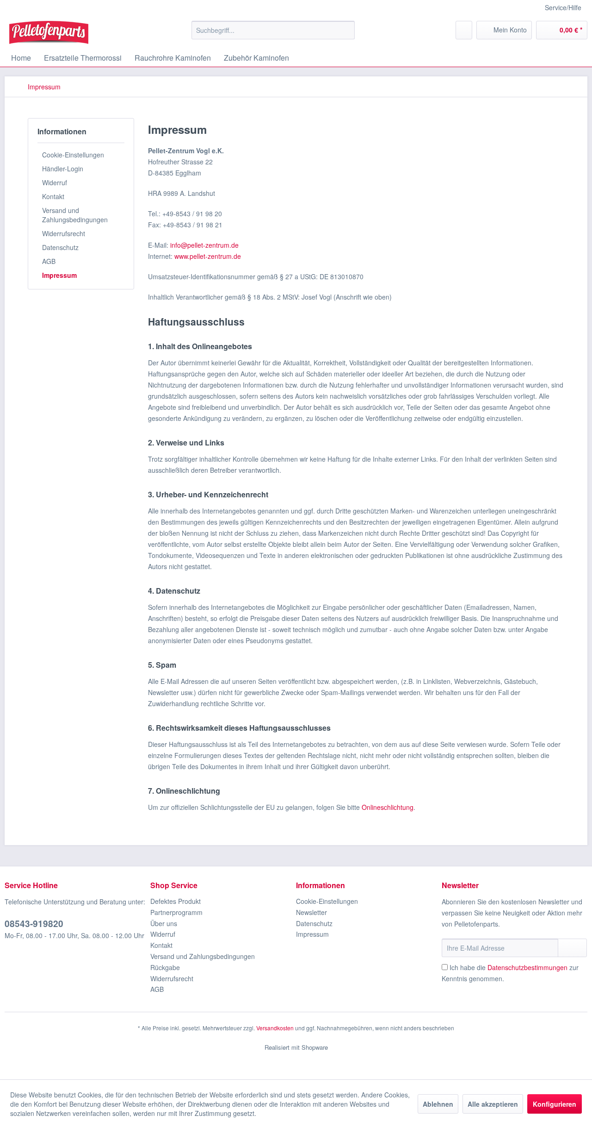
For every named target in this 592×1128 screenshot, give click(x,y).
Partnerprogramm (176, 912)
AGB (49, 261)
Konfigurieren (554, 1104)
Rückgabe (165, 967)
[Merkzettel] (464, 30)
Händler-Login (62, 168)
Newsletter (311, 912)
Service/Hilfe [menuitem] (563, 7)
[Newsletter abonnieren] (572, 948)
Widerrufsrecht (63, 233)
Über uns (163, 923)
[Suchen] (346, 30)
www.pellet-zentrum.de (207, 256)
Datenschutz (60, 247)
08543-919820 (34, 923)
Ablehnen (438, 1104)
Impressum (59, 275)
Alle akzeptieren (493, 1104)
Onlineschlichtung (387, 807)
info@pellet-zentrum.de (204, 245)
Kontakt (53, 196)
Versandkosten (275, 1028)
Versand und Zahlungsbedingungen (75, 215)
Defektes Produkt (175, 901)
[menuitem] (273, 30)
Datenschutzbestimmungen (527, 967)
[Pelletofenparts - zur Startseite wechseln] (48, 32)
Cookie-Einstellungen (73, 154)
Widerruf (54, 182)
